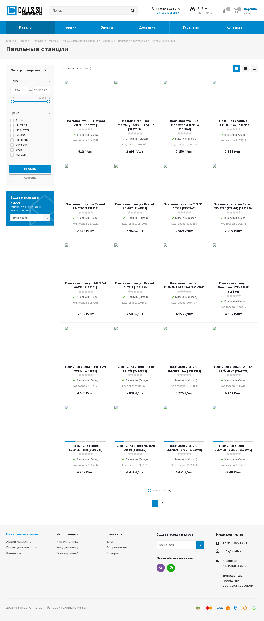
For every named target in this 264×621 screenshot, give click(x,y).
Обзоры (112, 553)
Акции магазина (18, 542)
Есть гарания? (67, 553)
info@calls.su (233, 551)
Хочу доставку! (67, 547)
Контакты (13, 553)
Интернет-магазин (22, 534)
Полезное (114, 534)
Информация (67, 534)
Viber (161, 568)
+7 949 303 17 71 (168, 9)
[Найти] (133, 10)
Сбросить (30, 177)
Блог (110, 542)
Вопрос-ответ (116, 547)
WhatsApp (171, 568)
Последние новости (21, 547)
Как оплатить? (67, 542)
